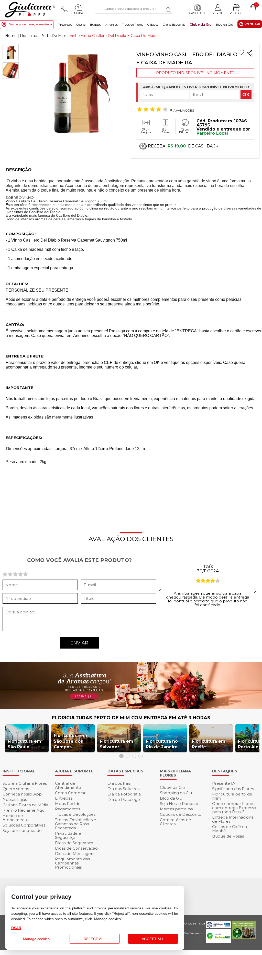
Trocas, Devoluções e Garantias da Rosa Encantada (75, 823)
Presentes (65, 24)
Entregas (63, 798)
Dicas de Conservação (76, 848)
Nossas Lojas (15, 799)
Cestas (80, 24)
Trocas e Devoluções (75, 814)
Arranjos (111, 24)
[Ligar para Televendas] (64, 9)
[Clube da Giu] (131, 707)
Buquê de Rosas (228, 836)
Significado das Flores (233, 788)
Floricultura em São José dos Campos (70, 741)
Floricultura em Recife (208, 744)
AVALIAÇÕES (183, 110)
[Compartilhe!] (249, 54)
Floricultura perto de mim (232, 796)
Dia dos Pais (118, 783)
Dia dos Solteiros (123, 788)
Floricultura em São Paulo (24, 744)
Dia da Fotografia (124, 794)
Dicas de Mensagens (75, 853)
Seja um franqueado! (22, 830)
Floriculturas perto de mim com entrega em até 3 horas (131, 718)
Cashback (197, 13)
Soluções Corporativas (24, 825)
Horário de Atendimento (16, 817)
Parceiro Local (212, 133)
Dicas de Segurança (74, 842)
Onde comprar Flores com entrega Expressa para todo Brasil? (234, 807)
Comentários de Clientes (175, 821)
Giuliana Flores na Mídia (25, 804)
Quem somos (16, 788)
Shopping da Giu (176, 792)
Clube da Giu (201, 24)
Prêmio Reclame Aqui (24, 810)
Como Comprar (70, 792)
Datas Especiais (174, 24)
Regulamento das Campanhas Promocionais (72, 863)
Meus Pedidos (68, 803)
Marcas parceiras (176, 809)
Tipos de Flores (132, 24)
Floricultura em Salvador (116, 744)
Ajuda (78, 13)
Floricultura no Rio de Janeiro (162, 744)
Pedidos (236, 13)
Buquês (95, 24)
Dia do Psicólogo (123, 799)
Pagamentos (67, 809)
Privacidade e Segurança (68, 835)
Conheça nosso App (22, 794)
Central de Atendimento (68, 785)
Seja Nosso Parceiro (179, 803)
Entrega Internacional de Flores (233, 819)
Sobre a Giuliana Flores (25, 783)
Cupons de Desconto (180, 814)
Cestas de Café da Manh (229, 828)
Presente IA (223, 783)
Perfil (218, 13)
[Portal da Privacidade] (218, 926)
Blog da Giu (224, 24)
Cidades (152, 24)
